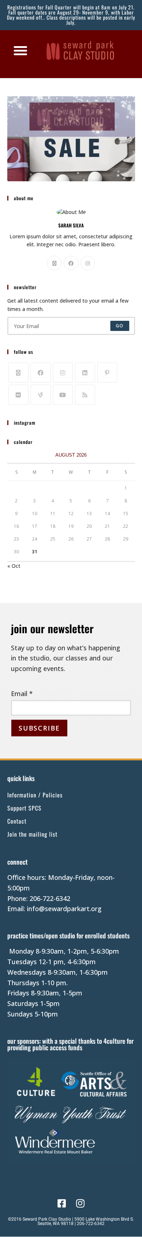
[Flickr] (18, 395)
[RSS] (85, 395)
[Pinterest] (107, 373)
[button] (20, 50)
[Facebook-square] (61, 1202)
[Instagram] (87, 263)
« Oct (13, 565)
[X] (54, 263)
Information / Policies (35, 795)
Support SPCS (24, 808)
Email (22, 693)
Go (119, 326)
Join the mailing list (32, 834)
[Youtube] (63, 395)
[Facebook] (71, 263)
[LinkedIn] (85, 373)
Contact (17, 821)
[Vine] (41, 395)
